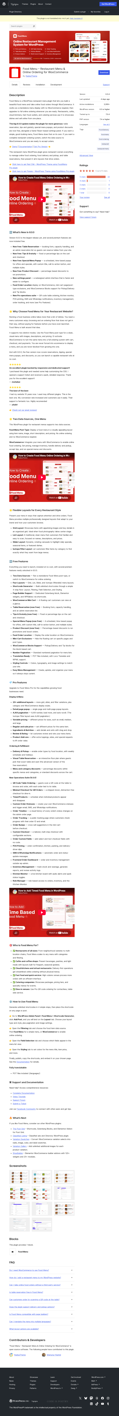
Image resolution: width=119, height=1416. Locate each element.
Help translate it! (76, 18)
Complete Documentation (24, 1093)
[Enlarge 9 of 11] (71, 1205)
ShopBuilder (18, 1153)
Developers (55, 1384)
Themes (33, 1381)
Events (73, 1381)
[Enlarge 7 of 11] (27, 1205)
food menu (105, 134)
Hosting (12, 1384)
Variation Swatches (21, 1139)
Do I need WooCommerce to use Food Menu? (29, 1270)
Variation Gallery (20, 1146)
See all (107, 197)
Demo (14, 146)
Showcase (34, 1377)
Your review (85, 197)
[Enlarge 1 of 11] (27, 1173)
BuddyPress (97, 1388)
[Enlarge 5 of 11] (49, 1189)
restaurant (105, 144)
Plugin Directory (15, 12)
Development (56, 84)
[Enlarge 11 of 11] (49, 1221)
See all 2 (106, 124)
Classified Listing (20, 1136)
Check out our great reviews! (24, 410)
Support (106, 84)
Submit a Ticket (19, 1103)
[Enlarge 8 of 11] (49, 1205)
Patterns (33, 1388)
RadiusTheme (31, 76)
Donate (75, 1384)
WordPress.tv (56, 1388)
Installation (40, 84)
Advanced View (86, 155)
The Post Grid (19, 1129)
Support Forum (19, 1100)
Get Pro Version (41, 146)
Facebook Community (26, 1109)
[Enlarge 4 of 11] (27, 1189)
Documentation (25, 146)
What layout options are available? (24, 1329)
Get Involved (76, 1377)
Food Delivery (104, 130)
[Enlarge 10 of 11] (27, 1221)
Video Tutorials (19, 1096)
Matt (94, 1381)
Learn (52, 1377)
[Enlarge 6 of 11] (71, 1189)
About (11, 1377)
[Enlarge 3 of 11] (71, 1173)
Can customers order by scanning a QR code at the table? (34, 1300)
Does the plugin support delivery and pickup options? (32, 1307)
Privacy (12, 1388)
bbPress (95, 1384)
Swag (74, 1388)
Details (15, 84)
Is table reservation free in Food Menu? (26, 1292)
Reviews (26, 84)
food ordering (104, 139)
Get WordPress (108, 4)
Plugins (32, 1384)
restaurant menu (103, 149)
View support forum (88, 217)
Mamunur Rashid (54, 1355)
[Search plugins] (34, 26)
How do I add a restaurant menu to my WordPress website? (35, 1278)
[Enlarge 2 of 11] (49, 1173)
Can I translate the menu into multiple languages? (30, 1322)
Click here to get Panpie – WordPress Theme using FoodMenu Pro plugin (43, 171)
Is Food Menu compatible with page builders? (28, 1314)
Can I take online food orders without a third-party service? (35, 1285)
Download (104, 72)
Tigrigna (34, 1401)
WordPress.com (98, 1377)
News (11, 1381)
